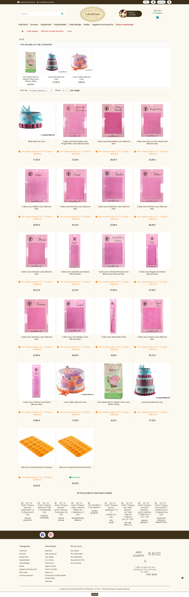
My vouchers (76, 563)
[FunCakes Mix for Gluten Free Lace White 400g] (30, 62)
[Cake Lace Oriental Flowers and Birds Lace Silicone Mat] (113, 250)
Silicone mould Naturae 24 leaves (75, 467)
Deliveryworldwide (44, 516)
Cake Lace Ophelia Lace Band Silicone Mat (75, 273)
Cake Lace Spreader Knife (113, 337)
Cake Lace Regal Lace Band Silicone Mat (152, 273)
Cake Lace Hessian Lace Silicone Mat (36, 273)
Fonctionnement (26, 575)
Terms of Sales (51, 569)
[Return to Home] (22, 31)
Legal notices (50, 566)
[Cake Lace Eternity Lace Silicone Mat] (75, 185)
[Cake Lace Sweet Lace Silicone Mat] (152, 316)
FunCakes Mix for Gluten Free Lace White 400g (31, 79)
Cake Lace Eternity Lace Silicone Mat (75, 207)
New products (51, 554)
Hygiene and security (28, 569)
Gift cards (111, 521)
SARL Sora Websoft (85, 589)
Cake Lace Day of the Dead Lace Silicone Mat (152, 142)
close (94, 594)
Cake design (24, 563)
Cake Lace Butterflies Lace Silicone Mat (113, 142)
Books (21, 566)
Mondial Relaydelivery (78, 519)
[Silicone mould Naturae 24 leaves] (75, 446)
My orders (75, 550)
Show (58, 90)
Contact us (49, 563)
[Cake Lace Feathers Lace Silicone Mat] (113, 185)
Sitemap (48, 581)
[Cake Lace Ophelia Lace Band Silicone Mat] (75, 250)
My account (76, 546)
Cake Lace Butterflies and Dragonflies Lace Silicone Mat (75, 142)
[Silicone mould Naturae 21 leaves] (36, 446)
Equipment (23, 557)
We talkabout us (128, 523)
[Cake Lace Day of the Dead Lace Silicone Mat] (152, 120)
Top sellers (49, 557)
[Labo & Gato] (92, 14)
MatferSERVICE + (144, 521)
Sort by (23, 90)
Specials (48, 550)
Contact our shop (46, 2)
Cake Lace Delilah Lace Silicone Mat (36, 207)
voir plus (151, 574)
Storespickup (61, 519)
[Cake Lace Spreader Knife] (113, 316)
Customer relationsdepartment (161, 520)
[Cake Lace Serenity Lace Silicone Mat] (36, 316)
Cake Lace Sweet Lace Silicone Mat (152, 338)
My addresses (76, 557)
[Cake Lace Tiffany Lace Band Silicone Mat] (36, 381)
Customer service (27, 2)
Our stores (49, 560)
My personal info (77, 560)
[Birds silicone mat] (36, 120)
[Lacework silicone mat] (56, 62)
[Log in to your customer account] (169, 2)
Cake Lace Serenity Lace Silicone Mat (36, 338)
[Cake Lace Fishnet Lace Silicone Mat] (152, 185)
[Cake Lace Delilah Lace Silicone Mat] (36, 185)
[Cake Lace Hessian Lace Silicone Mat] (36, 250)
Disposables (24, 560)
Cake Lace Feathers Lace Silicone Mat (113, 207)
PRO (146, 2)
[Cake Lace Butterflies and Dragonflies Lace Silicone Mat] (75, 120)
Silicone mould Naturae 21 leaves (36, 467)
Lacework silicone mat (56, 77)
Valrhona (23, 550)
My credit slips (77, 554)
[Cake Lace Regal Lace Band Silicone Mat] (152, 250)
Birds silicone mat (36, 141)
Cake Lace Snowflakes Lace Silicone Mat (75, 338)
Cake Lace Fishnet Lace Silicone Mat (152, 207)
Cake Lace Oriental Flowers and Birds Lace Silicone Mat (114, 273)
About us (48, 572)
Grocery (22, 554)
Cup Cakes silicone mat (82, 77)
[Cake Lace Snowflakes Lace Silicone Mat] (75, 316)
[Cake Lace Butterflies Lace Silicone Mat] (113, 120)
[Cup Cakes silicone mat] (81, 62)
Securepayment (28, 519)
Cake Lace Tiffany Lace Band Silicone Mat (36, 403)
